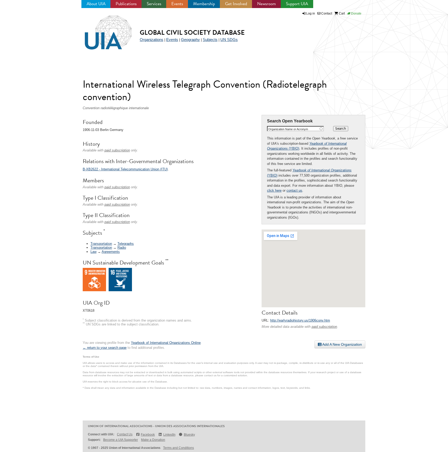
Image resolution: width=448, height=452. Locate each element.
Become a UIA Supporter (120, 440)
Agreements (111, 252)
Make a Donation (153, 440)
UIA (102, 29)
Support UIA (297, 4)
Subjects (210, 39)
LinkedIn (169, 434)
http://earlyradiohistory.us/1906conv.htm (300, 320)
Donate (355, 13)
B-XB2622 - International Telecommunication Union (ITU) (125, 169)
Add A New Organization (341, 344)
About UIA (96, 4)
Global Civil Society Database (192, 32)
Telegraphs (125, 244)
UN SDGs (229, 39)
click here (274, 190)
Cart (341, 13)
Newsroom (266, 4)
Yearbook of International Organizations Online (166, 343)
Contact (326, 13)
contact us (294, 190)
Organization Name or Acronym (288, 129)
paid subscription (324, 327)
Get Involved (236, 4)
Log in (310, 13)
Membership (204, 4)
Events (177, 4)
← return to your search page (105, 348)
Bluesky (189, 434)
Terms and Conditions (178, 448)
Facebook (148, 434)
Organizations (151, 39)
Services (154, 4)
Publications (126, 4)
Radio (121, 247)
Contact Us (124, 434)
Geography (190, 39)
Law (93, 252)
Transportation (101, 244)
